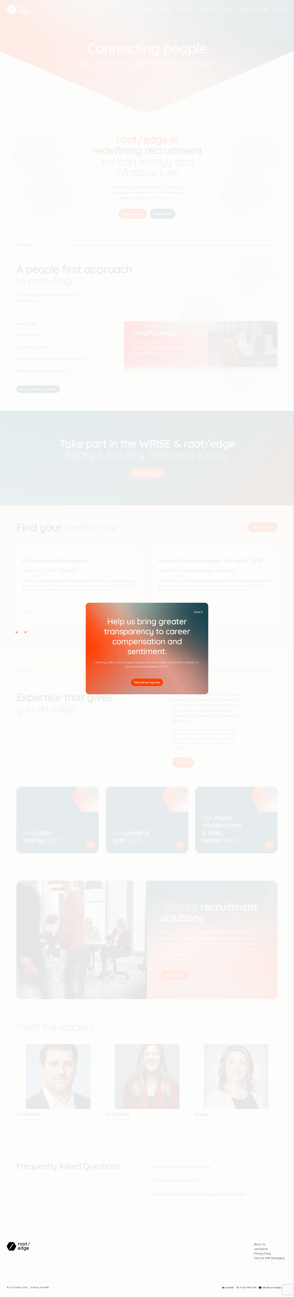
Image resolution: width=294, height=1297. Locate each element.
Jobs (147, 9)
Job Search (261, 1248)
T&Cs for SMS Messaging (269, 1258)
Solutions (185, 9)
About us (162, 9)
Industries (206, 9)
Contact (248, 9)
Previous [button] (17, 632)
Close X (198, 611)
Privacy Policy (262, 1253)
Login (264, 9)
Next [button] (25, 632)
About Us (259, 1244)
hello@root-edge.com (274, 1287)
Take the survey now (147, 682)
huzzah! (44, 1287)
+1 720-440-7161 (248, 1287)
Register (280, 9)
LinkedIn (229, 1287)
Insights (228, 9)
